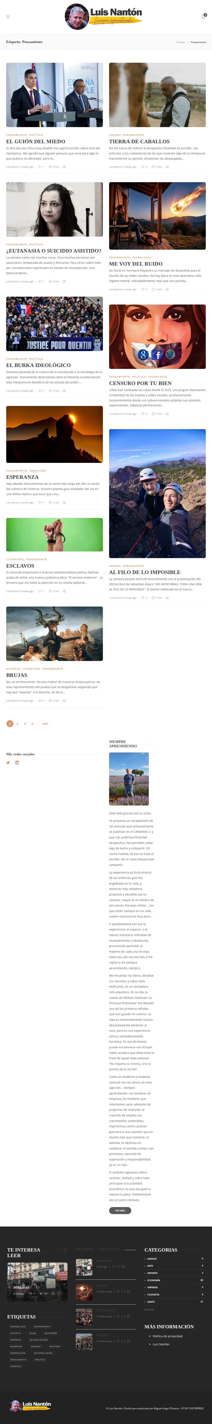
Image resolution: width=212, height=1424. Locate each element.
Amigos (115, 134)
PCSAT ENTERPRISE (192, 1408)
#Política (40, 1359)
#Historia (54, 1346)
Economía (175, 1280)
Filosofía (175, 1294)
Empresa (175, 1287)
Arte (175, 1265)
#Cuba (32, 1333)
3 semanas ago (104, 1316)
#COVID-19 (15, 1333)
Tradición (37, 470)
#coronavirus (42, 1326)
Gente (175, 1301)
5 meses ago (27, 281)
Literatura (15, 559)
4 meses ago (27, 166)
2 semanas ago (104, 1291)
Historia (13, 668)
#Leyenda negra (43, 1353)
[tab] (84, 1249)
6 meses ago (129, 289)
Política (36, 134)
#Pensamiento (18, 1359)
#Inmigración (18, 1353)
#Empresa (15, 1339)
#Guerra (36, 1346)
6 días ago (18, 1293)
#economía (51, 1333)
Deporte (175, 1273)
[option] (37, 1282)
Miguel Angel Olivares (166, 1408)
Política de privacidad (168, 1336)
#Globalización (38, 1339)
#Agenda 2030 (18, 1326)
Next (45, 723)
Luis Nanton (12, 166)
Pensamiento (16, 134)
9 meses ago (27, 591)
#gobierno (16, 1346)
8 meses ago (27, 502)
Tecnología (141, 257)
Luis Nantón (161, 1344)
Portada (180, 42)
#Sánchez (15, 1366)
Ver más (120, 1210)
